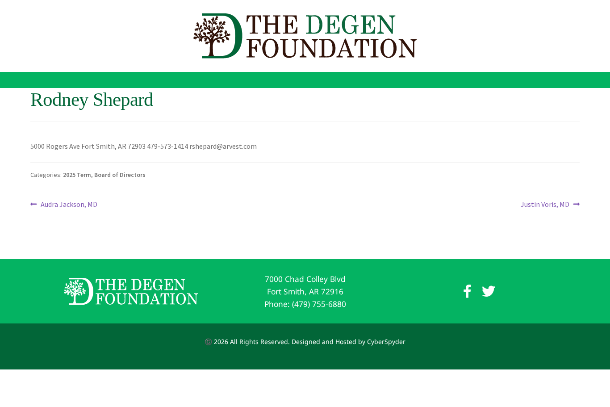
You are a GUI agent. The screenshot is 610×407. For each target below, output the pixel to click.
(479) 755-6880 (319, 303)
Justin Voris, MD (545, 204)
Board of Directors (120, 175)
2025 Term (77, 175)
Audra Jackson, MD (68, 204)
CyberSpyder (386, 341)
